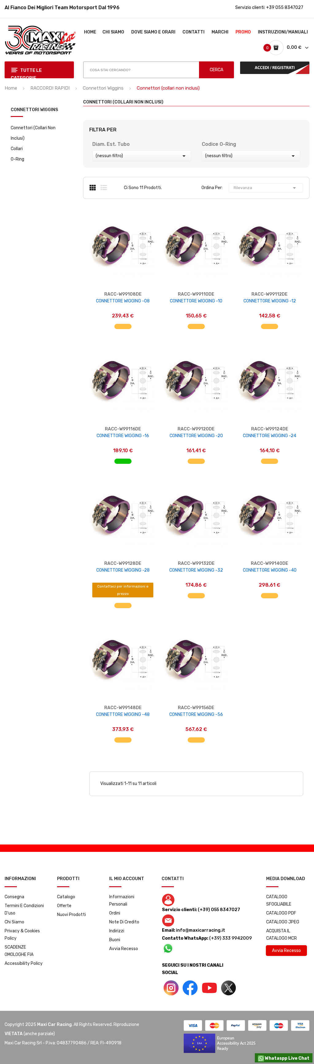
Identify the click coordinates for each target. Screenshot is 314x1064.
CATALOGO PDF (281, 913)
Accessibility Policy (24, 963)
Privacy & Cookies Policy (22, 934)
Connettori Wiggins (34, 110)
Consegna (14, 896)
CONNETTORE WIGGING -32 (196, 570)
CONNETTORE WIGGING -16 (123, 435)
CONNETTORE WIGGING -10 (196, 301)
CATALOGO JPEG (282, 922)
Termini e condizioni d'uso (24, 909)
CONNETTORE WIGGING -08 (123, 301)
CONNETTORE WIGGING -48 (123, 714)
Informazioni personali (121, 900)
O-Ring (17, 159)
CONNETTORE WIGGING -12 (269, 301)
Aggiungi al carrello (123, 323)
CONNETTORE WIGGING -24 (269, 435)
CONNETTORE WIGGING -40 (270, 570)
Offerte (64, 905)
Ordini (114, 913)
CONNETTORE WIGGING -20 (196, 435)
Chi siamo (14, 922)
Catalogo (66, 896)
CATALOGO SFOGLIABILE (278, 900)
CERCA (216, 69)
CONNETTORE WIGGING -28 (123, 570)
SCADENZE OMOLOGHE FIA (19, 951)
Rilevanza (266, 188)
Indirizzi (116, 931)
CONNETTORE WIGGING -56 (196, 714)
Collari (17, 148)
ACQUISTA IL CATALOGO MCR (281, 934)
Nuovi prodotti (71, 914)
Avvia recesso (123, 948)
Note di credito (124, 922)
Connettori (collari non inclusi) (33, 133)
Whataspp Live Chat (286, 1058)
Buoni (114, 939)
